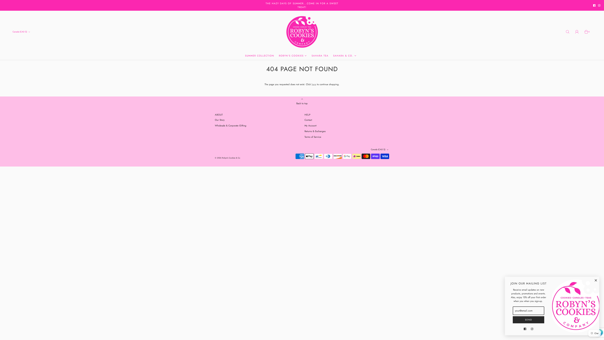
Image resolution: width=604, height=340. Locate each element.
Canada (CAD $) (20, 31)
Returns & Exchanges (315, 131)
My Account (310, 125)
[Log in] (578, 31)
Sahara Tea (320, 55)
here (314, 84)
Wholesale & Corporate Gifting (230, 125)
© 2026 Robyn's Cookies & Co (227, 157)
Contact (308, 120)
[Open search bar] (569, 31)
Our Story (220, 120)
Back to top (302, 103)
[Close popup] (595, 280)
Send (528, 319)
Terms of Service (313, 137)
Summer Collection (259, 55)
